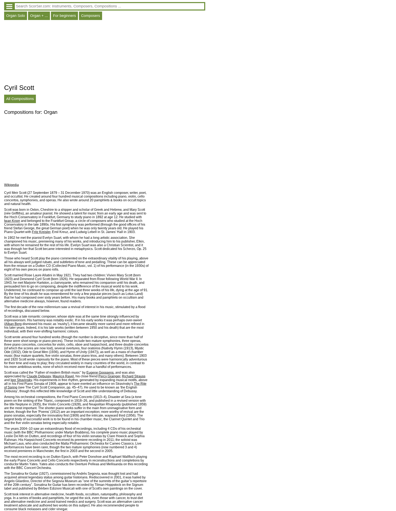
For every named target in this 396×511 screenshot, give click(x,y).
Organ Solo (15, 16)
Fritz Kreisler (41, 232)
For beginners (64, 16)
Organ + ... (39, 16)
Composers (90, 16)
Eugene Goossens (100, 372)
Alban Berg (13, 324)
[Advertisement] (104, 53)
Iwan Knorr (12, 221)
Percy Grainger (109, 376)
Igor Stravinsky (21, 380)
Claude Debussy (39, 376)
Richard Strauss (133, 376)
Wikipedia (11, 185)
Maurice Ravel (63, 376)
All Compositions (20, 99)
